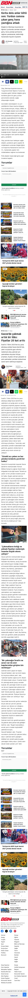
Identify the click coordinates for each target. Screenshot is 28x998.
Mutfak (16, 955)
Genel (15, 10)
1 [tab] (13, 310)
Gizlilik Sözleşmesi (19, 967)
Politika (3, 953)
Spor (2, 944)
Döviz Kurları (5, 974)
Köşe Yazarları (5, 965)
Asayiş (3, 937)
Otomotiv (17, 953)
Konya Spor (18, 7)
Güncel (3, 7)
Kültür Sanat (4, 950)
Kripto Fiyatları (5, 978)
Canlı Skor (17, 980)
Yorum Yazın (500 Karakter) (8, 171)
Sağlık (16, 948)
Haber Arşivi (17, 972)
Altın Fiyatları (5, 976)
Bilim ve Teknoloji (19, 944)
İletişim (16, 969)
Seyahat (16, 946)
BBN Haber (5, 10)
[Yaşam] (14, 274)
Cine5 (16, 978)
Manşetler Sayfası (6, 969)
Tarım (16, 950)
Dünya (11, 331)
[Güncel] (14, 251)
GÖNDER (14, 184)
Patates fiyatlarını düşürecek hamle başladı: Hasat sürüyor (19, 239)
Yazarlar (16, 939)
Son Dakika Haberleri (20, 976)
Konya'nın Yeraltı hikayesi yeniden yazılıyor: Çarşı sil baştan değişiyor (18, 230)
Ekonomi (3, 955)
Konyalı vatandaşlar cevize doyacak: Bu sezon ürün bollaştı (14, 307)
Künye (16, 965)
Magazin (16, 942)
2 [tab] (14, 310)
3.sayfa (3, 939)
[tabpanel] (14, 301)
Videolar (11, 10)
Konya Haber (9, 7)
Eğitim (16, 937)
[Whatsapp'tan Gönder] (16, 81)
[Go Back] (24, 995)
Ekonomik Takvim (6, 980)
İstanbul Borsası (6, 972)
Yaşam (3, 942)
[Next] (21, 309)
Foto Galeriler (5, 967)
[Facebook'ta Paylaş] (7, 81)
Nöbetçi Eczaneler (6, 983)
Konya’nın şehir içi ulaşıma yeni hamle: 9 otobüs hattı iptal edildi (19, 222)
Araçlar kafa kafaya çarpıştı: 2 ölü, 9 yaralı (14, 893)
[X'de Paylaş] (12, 81)
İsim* (2, 165)
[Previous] (6, 309)
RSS (4, 991)
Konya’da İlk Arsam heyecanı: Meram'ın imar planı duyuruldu (19, 214)
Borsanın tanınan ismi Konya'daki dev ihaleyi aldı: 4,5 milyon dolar (19, 206)
